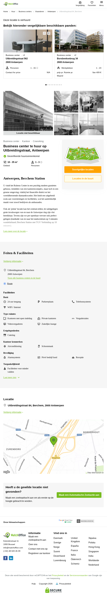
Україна (92, 538)
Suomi (57, 551)
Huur (13, 11)
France (74, 550)
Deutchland (59, 556)
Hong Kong (94, 547)
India (90, 556)
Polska (91, 542)
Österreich (76, 559)
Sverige (57, 542)
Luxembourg (60, 560)
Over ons (32, 544)
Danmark (58, 538)
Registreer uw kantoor (39, 553)
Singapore (93, 551)
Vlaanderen (39, 11)
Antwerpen (52, 11)
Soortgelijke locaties (83, 169)
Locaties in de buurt (82, 178)
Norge (57, 547)
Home (5, 11)
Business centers (25, 11)
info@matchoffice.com (13, 548)
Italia (73, 555)
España (75, 546)
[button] (44, 33)
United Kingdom (75, 540)
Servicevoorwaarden (79, 575)
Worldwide (93, 560)
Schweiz (75, 564)
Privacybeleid (58, 575)
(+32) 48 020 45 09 (11, 551)
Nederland (93, 565)
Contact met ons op (38, 549)
